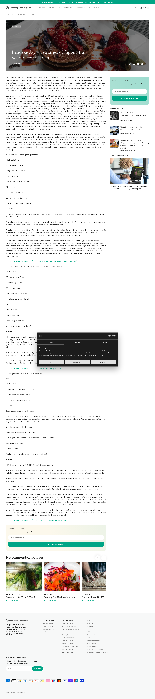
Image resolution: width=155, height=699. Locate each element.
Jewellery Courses (67, 643)
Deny (51, 362)
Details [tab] (77, 342)
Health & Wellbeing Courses (71, 629)
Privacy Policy (91, 643)
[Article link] (129, 117)
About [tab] (105, 342)
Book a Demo (47, 632)
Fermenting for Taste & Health (21, 597)
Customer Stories (48, 629)
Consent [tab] (50, 342)
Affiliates (89, 632)
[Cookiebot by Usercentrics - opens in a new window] (108, 336)
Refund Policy (91, 646)
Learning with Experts (18, 692)
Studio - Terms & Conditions (96, 649)
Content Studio (48, 626)
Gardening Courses (68, 623)
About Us (90, 623)
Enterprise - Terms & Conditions (97, 652)
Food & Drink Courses (69, 626)
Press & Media (91, 635)
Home (8, 14)
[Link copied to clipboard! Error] (130, 64)
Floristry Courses (67, 635)
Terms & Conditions (93, 640)
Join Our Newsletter (56, 544)
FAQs (88, 629)
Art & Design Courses (68, 638)
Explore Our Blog (67, 652)
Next (103, 557)
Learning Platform (49, 623)
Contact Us (90, 626)
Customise (76, 362)
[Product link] (24, 581)
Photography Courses (69, 632)
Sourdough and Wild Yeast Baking (98, 597)
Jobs (88, 638)
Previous (97, 557)
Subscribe (37, 668)
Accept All (103, 362)
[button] (136, 8)
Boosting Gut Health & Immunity (60, 597)
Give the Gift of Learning (70, 646)
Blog (13, 14)
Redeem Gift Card (67, 649)
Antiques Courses (67, 640)
